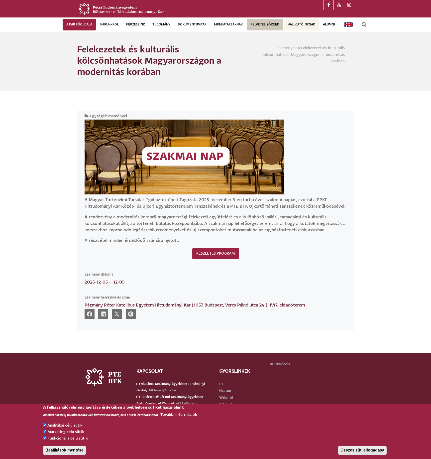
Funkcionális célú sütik (67, 439)
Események (286, 48)
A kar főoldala (79, 24)
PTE (222, 384)
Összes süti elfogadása (362, 450)
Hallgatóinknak (301, 24)
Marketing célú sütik (65, 432)
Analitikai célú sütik (65, 425)
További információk (178, 415)
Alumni (329, 24)
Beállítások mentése (64, 450)
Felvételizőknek (265, 24)
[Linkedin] (103, 314)
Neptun (225, 391)
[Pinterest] (131, 314)
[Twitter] (117, 314)
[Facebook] (90, 314)
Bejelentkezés (280, 364)
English (348, 24)
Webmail (226, 397)
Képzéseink (135, 24)
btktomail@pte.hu (162, 390)
